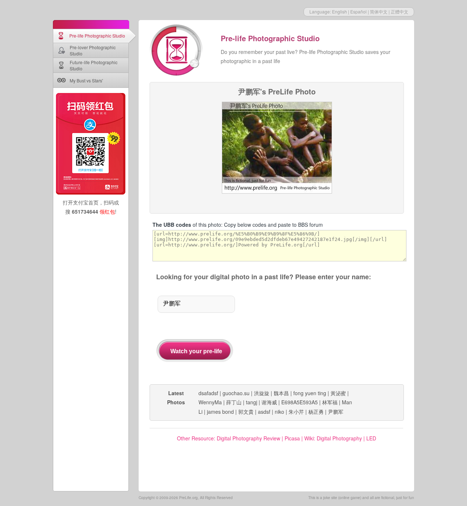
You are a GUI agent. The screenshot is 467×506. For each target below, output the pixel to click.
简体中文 (378, 11)
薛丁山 (234, 402)
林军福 (329, 402)
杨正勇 (316, 411)
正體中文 (399, 11)
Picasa (292, 438)
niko (279, 411)
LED (371, 438)
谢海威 (269, 402)
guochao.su (236, 393)
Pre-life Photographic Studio (97, 35)
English (339, 11)
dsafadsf (208, 393)
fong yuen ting (309, 393)
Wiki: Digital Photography (333, 438)
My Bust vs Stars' (86, 80)
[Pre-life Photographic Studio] (177, 51)
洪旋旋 (261, 393)
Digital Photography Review (248, 438)
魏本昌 (281, 393)
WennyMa (210, 402)
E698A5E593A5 (299, 402)
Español (358, 11)
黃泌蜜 (338, 393)
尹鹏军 (335, 411)
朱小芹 (296, 411)
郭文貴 (246, 411)
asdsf (264, 411)
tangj (251, 402)
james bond (220, 411)
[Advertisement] (327, 333)
